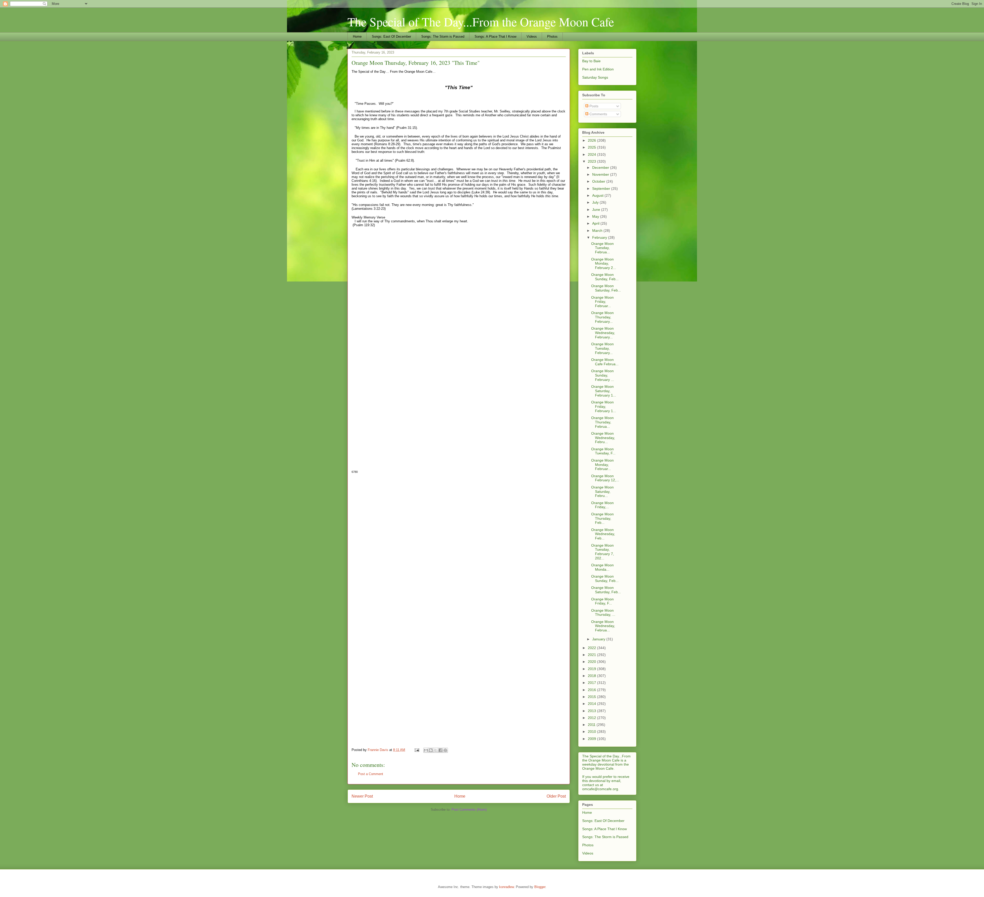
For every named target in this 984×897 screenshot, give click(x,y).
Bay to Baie (591, 61)
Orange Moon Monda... (602, 567)
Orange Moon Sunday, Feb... (605, 277)
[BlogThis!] (430, 750)
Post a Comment (370, 774)
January (599, 639)
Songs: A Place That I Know (495, 36)
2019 (592, 669)
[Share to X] (435, 750)
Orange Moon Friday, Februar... (602, 301)
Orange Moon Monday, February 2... (603, 263)
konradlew (506, 887)
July (596, 202)
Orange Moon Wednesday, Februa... (603, 626)
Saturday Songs (595, 77)
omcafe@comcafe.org (600, 789)
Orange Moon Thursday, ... (603, 612)
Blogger (539, 887)
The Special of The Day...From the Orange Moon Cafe (480, 21)
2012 (592, 718)
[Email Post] (416, 750)
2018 (592, 676)
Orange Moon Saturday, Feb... (606, 288)
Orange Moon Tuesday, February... (602, 348)
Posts (593, 106)
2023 (592, 161)
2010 (592, 731)
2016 (592, 690)
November (601, 174)
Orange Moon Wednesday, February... (603, 332)
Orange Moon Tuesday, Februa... (602, 248)
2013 (592, 711)
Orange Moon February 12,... (605, 478)
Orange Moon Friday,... (602, 505)
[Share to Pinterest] (445, 750)
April (596, 223)
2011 (592, 725)
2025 (592, 147)
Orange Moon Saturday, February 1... (603, 390)
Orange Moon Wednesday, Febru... (603, 437)
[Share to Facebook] (440, 750)
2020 (592, 662)
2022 (592, 648)
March (597, 230)
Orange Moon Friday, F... (602, 601)
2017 (592, 683)
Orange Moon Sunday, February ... (602, 375)
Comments (597, 114)
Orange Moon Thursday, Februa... (602, 422)
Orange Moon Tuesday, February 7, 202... (602, 551)
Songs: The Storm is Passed (442, 36)
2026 (592, 140)
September (601, 188)
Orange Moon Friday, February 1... (603, 406)
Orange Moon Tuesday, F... (603, 451)
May (596, 216)
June (596, 209)
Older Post (556, 796)
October (599, 181)
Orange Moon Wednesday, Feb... (603, 534)
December (601, 167)
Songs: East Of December (391, 36)
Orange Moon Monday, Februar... (602, 464)
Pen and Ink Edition (598, 69)
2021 (592, 655)
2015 (592, 697)
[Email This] (425, 750)
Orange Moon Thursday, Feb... (602, 518)
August (598, 195)
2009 (592, 739)
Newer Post (362, 796)
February (600, 237)
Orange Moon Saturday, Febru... (602, 491)
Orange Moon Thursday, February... (602, 317)
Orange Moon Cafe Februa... (605, 362)
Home (357, 36)
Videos (532, 36)
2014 (592, 704)
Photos (552, 36)
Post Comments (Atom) (469, 809)
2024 (592, 154)
